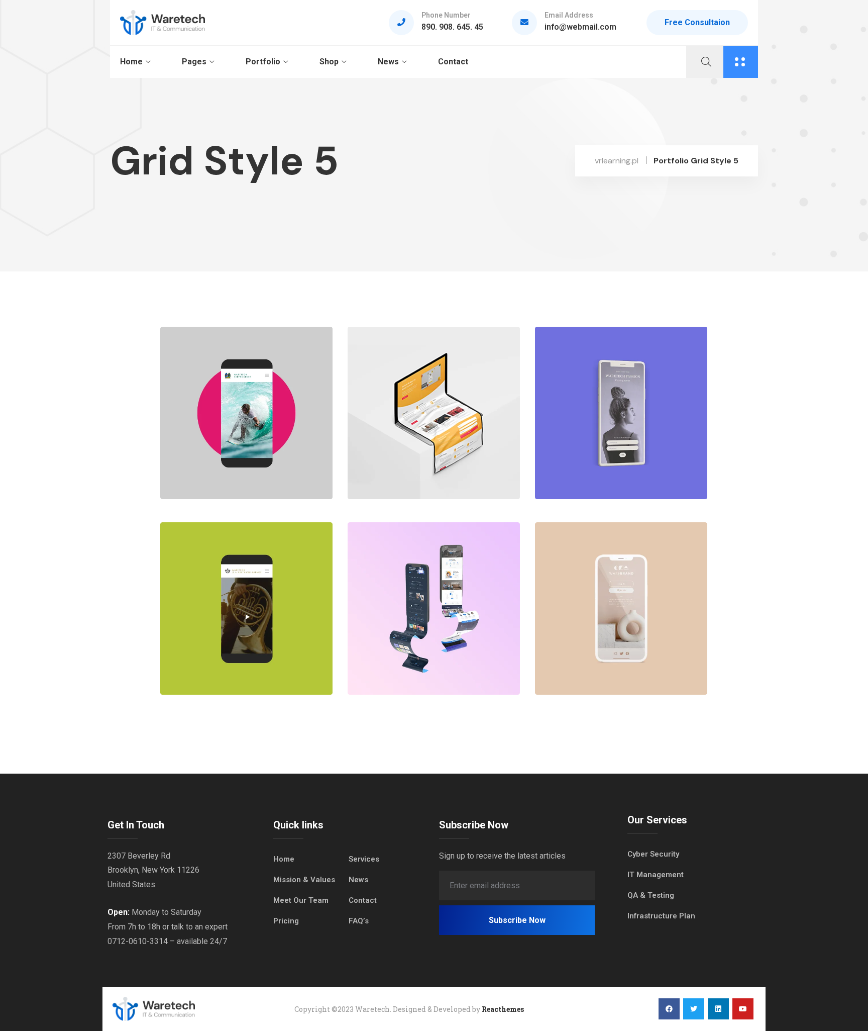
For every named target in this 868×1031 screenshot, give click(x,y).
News (388, 61)
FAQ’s (359, 920)
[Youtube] (742, 1008)
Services (364, 859)
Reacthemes (503, 1009)
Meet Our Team (301, 900)
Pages (194, 61)
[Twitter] (693, 1008)
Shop (329, 61)
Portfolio (263, 61)
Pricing (286, 920)
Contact (453, 61)
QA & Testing (650, 895)
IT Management (655, 874)
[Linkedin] (718, 1008)
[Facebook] (669, 1008)
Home (131, 61)
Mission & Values (304, 879)
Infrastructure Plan (661, 915)
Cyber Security (653, 854)
